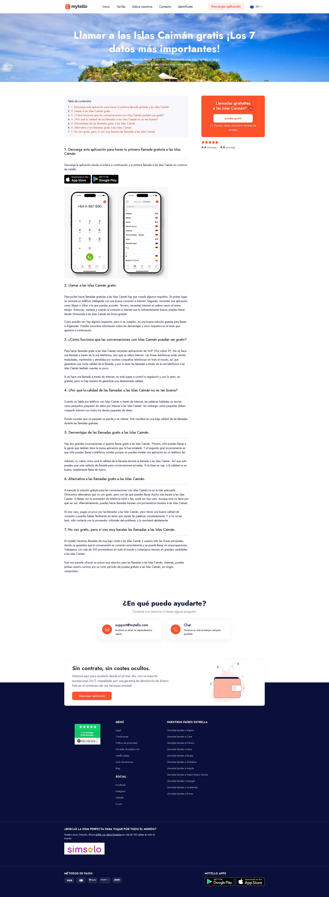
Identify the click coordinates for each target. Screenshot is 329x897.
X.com (119, 804)
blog (118, 768)
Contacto (165, 6)
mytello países (122, 755)
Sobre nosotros (142, 6)
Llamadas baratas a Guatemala (182, 787)
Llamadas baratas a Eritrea (180, 793)
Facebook (120, 785)
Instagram (120, 791)
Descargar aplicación (226, 6)
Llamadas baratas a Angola (180, 768)
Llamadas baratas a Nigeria (180, 730)
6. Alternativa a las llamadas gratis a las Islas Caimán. (101, 128)
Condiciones (122, 736)
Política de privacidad (126, 743)
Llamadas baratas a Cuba (179, 736)
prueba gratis (233, 118)
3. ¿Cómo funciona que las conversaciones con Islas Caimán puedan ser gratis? (117, 115)
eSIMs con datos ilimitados (108, 834)
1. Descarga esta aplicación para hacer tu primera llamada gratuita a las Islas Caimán (120, 107)
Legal (118, 730)
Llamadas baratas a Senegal (181, 781)
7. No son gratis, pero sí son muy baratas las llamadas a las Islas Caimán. (113, 132)
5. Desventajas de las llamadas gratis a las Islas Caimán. (103, 123)
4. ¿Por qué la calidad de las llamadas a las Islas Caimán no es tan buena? (114, 119)
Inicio (107, 6)
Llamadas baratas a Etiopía (180, 755)
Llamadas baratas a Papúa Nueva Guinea (187, 774)
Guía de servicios (124, 762)
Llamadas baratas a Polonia (180, 743)
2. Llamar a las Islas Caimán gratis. (91, 111)
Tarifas (121, 6)
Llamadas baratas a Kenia (179, 749)
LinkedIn (120, 797)
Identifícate (185, 6)
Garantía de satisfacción (128, 749)
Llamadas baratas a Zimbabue (181, 762)
